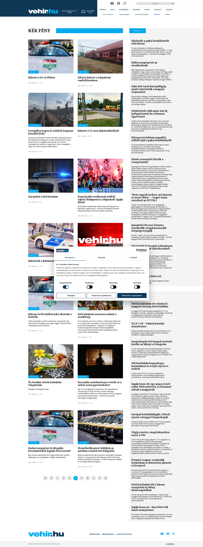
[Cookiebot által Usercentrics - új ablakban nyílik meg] (137, 250)
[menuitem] (102, 9)
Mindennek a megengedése (132, 295)
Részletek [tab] (101, 257)
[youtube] (112, 3)
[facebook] (118, 3)
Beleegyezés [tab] (69, 257)
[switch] (90, 287)
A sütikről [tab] (133, 257)
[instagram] (124, 3)
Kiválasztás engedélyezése (101, 295)
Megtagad (71, 295)
